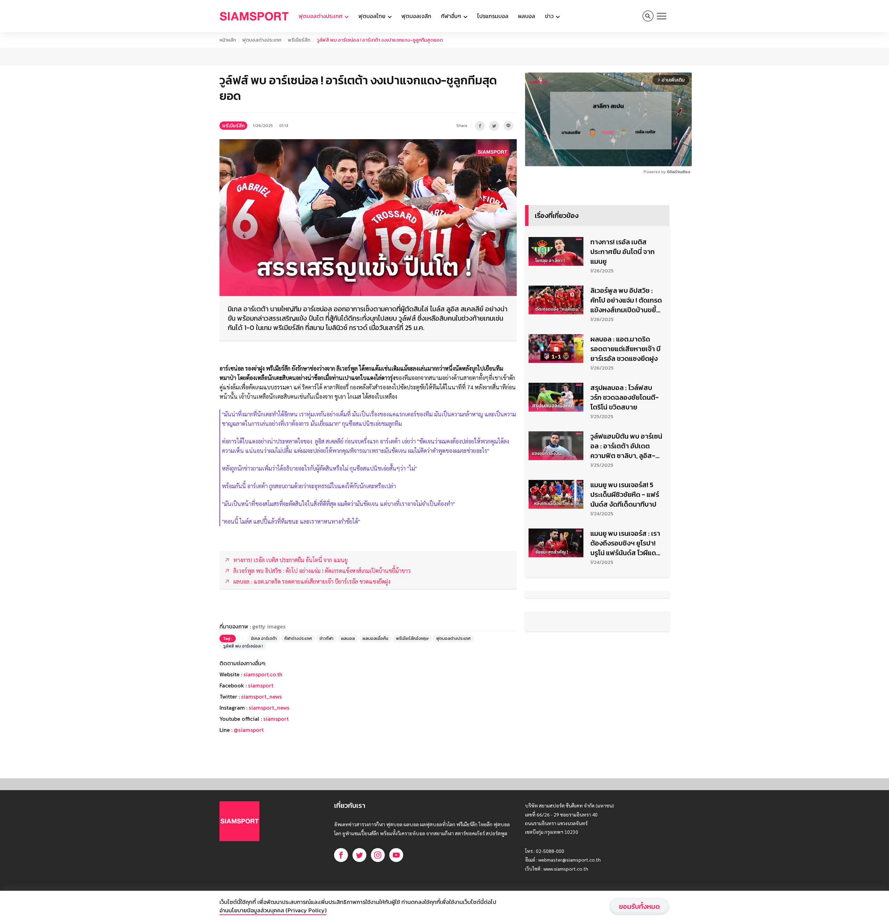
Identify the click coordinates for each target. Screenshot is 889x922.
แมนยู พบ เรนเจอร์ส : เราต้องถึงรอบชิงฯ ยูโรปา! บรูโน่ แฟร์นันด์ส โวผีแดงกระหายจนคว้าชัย (625, 543)
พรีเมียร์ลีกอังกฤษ (412, 638)
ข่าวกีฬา (326, 638)
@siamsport (249, 730)
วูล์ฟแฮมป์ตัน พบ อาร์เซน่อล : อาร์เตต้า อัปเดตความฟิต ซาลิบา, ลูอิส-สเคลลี (626, 445)
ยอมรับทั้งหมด (639, 906)
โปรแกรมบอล (492, 16)
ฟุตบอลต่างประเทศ (261, 40)
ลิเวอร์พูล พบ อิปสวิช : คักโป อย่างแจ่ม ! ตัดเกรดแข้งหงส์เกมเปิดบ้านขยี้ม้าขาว (626, 300)
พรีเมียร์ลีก (299, 40)
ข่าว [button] (550, 16)
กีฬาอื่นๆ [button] (452, 16)
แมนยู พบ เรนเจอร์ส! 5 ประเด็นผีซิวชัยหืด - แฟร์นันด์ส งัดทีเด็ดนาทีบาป (624, 494)
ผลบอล (526, 16)
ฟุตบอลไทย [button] (372, 16)
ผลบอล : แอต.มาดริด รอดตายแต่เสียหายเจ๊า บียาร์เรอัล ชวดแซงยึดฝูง (625, 348)
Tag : (227, 638)
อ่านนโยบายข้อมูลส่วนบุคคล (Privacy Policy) (272, 910)
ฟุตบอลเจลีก (416, 16)
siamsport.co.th (262, 674)
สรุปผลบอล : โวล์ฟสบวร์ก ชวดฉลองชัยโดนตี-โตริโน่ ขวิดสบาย (624, 397)
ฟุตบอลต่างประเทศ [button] (321, 16)
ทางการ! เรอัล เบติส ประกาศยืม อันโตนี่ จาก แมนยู (622, 251)
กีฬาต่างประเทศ (298, 638)
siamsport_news (261, 696)
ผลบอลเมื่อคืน (375, 638)
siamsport (260, 685)
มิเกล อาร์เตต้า (264, 638)
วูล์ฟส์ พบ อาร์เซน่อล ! (243, 646)
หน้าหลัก (227, 40)
